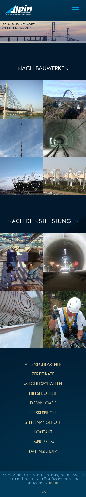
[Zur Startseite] (18, 11)
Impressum (43, 442)
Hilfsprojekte (43, 394)
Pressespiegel (43, 413)
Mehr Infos (52, 483)
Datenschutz (43, 452)
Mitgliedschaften (43, 384)
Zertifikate (43, 374)
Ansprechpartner (43, 365)
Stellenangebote (43, 423)
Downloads (43, 403)
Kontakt (43, 432)
